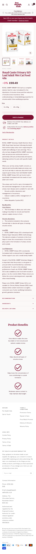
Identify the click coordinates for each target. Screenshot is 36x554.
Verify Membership (8, 132)
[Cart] (33, 5)
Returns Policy (24, 426)
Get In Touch (6, 414)
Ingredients (6, 303)
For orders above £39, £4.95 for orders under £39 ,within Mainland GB (18, 13)
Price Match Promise (26, 419)
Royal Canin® (6, 68)
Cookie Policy (6, 435)
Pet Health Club (7, 411)
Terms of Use (6, 442)
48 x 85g (16, 107)
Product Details (8, 139)
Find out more (24, 20)
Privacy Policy (6, 438)
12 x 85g (6, 107)
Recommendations (8, 298)
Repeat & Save (24, 416)
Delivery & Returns (9, 308)
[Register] (31, 473)
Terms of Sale (6, 445)
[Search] (7, 5)
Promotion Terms (25, 412)
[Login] (29, 5)
